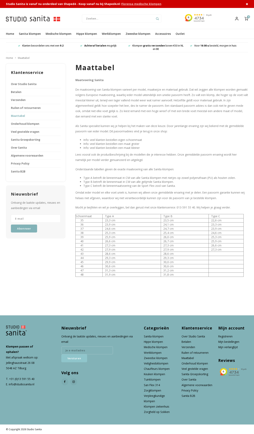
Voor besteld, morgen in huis (215, 45)
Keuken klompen (154, 374)
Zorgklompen (152, 390)
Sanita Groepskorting (25, 139)
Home (10, 34)
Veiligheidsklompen (156, 363)
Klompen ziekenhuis (156, 406)
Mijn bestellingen (228, 342)
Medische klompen (58, 34)
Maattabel (24, 58)
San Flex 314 (152, 385)
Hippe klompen (86, 34)
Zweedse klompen (138, 34)
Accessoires (163, 34)
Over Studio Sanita (24, 84)
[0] (246, 18)
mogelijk (100, 45)
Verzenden (18, 100)
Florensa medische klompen (141, 4)
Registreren (225, 336)
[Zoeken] (157, 18)
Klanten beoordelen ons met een (43, 45)
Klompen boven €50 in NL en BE (158, 47)
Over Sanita (19, 147)
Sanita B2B (18, 171)
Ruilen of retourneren (26, 108)
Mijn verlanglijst (228, 347)
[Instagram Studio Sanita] (73, 381)
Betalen (16, 92)
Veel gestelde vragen (25, 132)
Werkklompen (111, 34)
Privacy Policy (20, 163)
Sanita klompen (30, 34)
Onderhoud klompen (25, 124)
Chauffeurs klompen (157, 369)
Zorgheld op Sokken (157, 412)
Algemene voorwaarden (27, 155)
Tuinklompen (152, 379)
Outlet (180, 34)
